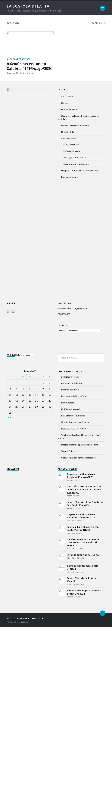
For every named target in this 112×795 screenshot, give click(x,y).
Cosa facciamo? (68, 138)
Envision (24, 622)
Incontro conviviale (70, 389)
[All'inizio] (102, 613)
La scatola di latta (28, 6)
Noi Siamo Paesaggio (71, 409)
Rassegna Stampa (69, 177)
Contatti (65, 103)
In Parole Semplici (71, 144)
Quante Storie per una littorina (75, 422)
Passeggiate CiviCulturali (75, 157)
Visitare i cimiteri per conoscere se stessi (80, 457)
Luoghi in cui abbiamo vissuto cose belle (79, 170)
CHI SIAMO (67, 96)
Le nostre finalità (69, 109)
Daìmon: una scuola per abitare (75, 125)
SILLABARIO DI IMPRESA (73, 428)
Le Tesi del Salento (71, 150)
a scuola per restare (19, 59)
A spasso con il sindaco (71, 383)
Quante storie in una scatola (76, 164)
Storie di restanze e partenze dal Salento (79, 444)
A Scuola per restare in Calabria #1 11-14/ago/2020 (29, 66)
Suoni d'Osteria (68, 451)
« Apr (9, 417)
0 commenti (29, 73)
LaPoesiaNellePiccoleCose (73, 396)
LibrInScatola (67, 132)
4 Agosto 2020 (14, 73)
